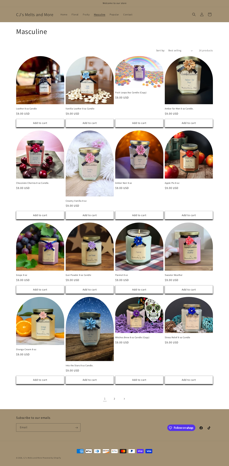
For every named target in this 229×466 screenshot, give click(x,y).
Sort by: (160, 50)
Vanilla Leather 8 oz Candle (80, 108)
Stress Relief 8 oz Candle (177, 337)
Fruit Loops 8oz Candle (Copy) (131, 92)
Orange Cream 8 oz (26, 349)
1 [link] (105, 398)
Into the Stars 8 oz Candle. (79, 365)
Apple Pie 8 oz (172, 183)
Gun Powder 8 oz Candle (78, 275)
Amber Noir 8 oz (123, 183)
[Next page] (124, 399)
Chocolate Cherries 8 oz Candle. (32, 183)
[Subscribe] (76, 427)
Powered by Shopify (52, 458)
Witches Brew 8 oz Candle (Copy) (132, 337)
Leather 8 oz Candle (26, 108)
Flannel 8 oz (121, 275)
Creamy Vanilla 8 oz (76, 200)
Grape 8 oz (21, 275)
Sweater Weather (173, 275)
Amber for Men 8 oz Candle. (179, 108)
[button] (194, 14)
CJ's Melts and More (32, 458)
